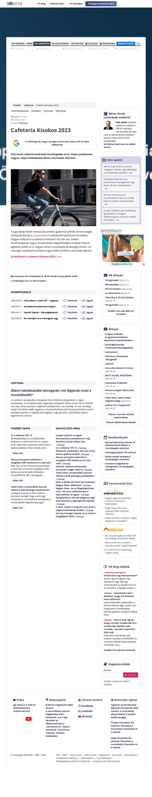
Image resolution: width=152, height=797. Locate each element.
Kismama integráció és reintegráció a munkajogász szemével (119, 466)
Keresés (108, 670)
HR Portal (23, 123)
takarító (109, 363)
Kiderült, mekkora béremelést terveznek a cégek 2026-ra (74, 468)
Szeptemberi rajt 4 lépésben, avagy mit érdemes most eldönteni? (119, 596)
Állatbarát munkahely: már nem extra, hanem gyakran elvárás (75, 452)
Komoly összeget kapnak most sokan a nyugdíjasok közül (76, 515)
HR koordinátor (118, 288)
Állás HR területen (99, 48)
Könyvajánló (57, 700)
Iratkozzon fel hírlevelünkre (106, 761)
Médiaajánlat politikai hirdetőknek (73, 761)
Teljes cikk (17, 453)
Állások (113, 329)
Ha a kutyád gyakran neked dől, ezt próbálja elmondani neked (120, 537)
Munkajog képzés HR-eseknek (120, 452)
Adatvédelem (130, 755)
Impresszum (76, 755)
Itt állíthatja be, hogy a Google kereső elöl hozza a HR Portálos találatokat (57, 143)
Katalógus (76, 3)
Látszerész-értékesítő (116, 384)
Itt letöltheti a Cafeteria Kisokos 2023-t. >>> (36, 256)
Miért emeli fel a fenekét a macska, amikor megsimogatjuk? (121, 544)
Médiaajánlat (87, 758)
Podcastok (44, 48)
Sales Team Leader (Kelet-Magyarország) (118, 399)
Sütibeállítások (103, 758)
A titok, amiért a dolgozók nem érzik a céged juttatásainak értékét (75, 509)
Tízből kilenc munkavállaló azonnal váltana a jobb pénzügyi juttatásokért (75, 475)
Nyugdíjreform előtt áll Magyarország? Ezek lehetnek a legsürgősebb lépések (75, 500)
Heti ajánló (114, 160)
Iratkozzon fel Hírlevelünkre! (28, 276)
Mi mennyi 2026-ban (127, 48)
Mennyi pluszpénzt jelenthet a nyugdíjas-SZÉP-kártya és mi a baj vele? (73, 460)
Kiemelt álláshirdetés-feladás (121, 422)
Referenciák (90, 755)
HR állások (116, 275)
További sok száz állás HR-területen (121, 312)
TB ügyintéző (117, 280)
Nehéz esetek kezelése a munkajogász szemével (117, 458)
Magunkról (104, 755)
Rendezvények (118, 437)
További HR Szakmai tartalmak (119, 650)
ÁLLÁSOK (93, 43)
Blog (41, 3)
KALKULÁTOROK (60, 43)
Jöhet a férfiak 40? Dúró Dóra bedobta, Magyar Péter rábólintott (75, 484)
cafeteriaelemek (41, 235)
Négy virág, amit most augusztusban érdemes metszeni (117, 511)
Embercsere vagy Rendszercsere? (120, 575)
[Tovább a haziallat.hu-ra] (121, 529)
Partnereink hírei (120, 483)
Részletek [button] (72, 300)
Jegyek (89, 300)
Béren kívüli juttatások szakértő (117, 115)
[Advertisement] (53, 352)
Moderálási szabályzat (67, 758)
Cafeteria (28, 105)
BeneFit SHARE (125, 43)
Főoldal (17, 105)
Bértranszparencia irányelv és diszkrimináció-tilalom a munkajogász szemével (120, 445)
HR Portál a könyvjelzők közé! (61, 276)
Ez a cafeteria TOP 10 (71, 447)
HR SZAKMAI (18, 43)
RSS (58, 755)
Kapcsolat (117, 755)
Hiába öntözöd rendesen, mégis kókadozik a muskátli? (121, 519)
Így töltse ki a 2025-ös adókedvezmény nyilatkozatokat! (24, 707)
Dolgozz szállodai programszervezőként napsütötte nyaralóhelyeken (118, 337)
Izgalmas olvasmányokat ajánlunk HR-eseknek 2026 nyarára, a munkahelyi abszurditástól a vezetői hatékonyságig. (124, 711)
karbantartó (111, 352)
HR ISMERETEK (42, 43)
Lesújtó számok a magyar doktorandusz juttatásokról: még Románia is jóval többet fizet (73, 440)
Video (20, 700)
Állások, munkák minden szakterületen (121, 416)
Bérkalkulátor (57, 3)
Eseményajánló (21, 292)
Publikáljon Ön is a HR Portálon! (29, 280)
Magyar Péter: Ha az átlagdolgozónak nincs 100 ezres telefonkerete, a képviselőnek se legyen (75, 491)
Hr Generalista (117, 293)
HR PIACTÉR (77, 43)
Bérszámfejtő (117, 284)
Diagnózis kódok (119, 664)
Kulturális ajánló (125, 700)
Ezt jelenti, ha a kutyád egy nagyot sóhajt (118, 551)
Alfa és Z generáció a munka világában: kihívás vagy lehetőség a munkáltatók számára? (120, 169)
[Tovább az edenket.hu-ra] (121, 491)
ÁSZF (64, 755)
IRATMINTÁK (108, 43)
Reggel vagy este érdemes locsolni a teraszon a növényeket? (118, 501)
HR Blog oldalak (119, 567)
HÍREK (29, 43)
